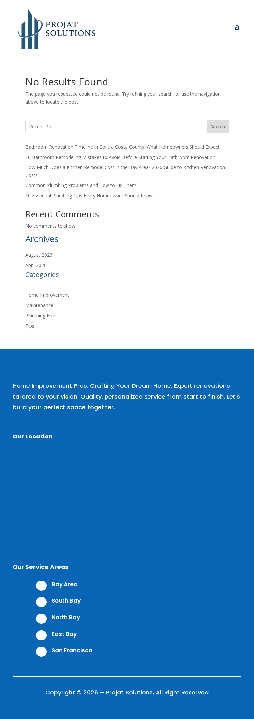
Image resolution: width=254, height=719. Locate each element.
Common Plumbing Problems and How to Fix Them (80, 185)
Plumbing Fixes (41, 315)
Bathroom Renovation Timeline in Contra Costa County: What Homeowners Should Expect (122, 147)
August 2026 (38, 255)
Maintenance (39, 305)
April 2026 (36, 265)
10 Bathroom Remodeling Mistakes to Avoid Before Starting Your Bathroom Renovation (120, 157)
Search (217, 127)
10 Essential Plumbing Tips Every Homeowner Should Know (89, 195)
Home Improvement (47, 295)
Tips (29, 326)
